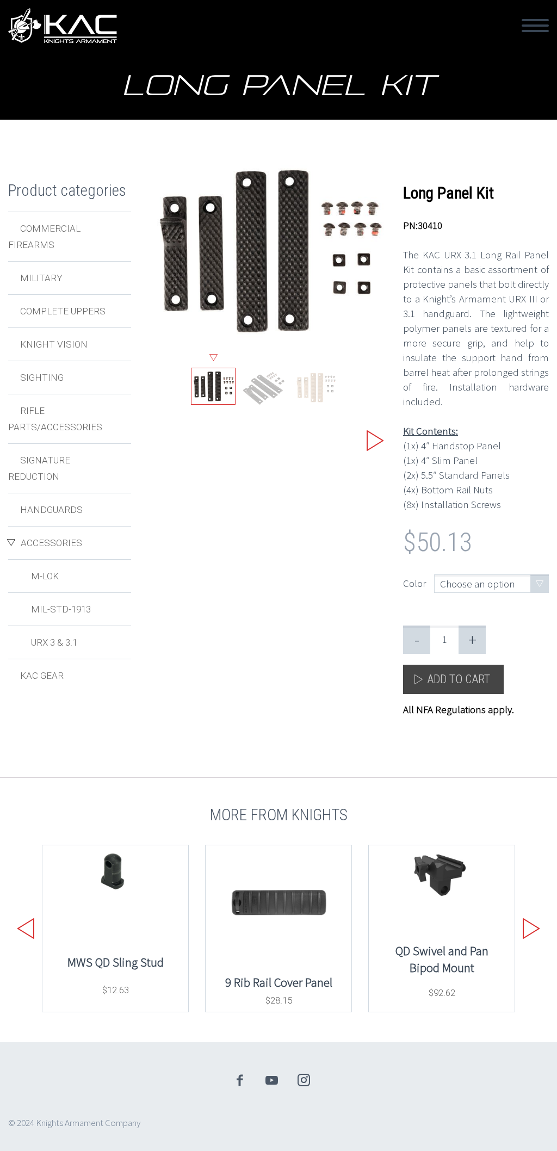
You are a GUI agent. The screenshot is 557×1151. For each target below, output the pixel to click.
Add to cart (458, 679)
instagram (304, 1080)
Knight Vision (54, 344)
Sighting (42, 377)
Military (41, 278)
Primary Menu (535, 26)
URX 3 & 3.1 (54, 642)
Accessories (51, 542)
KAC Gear (42, 675)
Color (414, 583)
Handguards (51, 509)
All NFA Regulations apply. (458, 709)
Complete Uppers (63, 311)
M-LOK (45, 576)
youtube (272, 1080)
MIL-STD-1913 (61, 609)
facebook (240, 1080)
